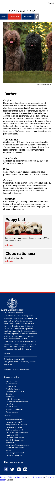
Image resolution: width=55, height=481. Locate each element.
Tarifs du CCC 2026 (12, 381)
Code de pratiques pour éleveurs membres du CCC (17, 433)
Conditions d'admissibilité (15, 437)
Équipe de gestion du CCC (15, 399)
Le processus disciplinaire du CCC (17, 448)
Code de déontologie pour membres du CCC (15, 441)
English (51, 3)
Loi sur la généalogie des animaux (17, 445)
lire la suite (9, 245)
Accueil (3, 477)
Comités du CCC (11, 404)
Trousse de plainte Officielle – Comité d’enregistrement (16, 454)
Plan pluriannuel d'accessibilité (16, 425)
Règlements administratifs (14, 430)
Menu (3, 16)
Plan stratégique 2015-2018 (15, 391)
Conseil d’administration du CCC (17, 402)
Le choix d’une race (36, 477)
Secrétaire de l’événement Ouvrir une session (14, 410)
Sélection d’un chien (17, 477)
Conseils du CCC (11, 407)
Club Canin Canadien (18, 10)
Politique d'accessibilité (14, 422)
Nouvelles (9, 394)
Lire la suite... (8, 353)
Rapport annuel (11, 386)
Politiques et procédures (14, 427)
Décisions (9, 450)
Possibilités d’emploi (13, 389)
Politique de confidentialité (15, 420)
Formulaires (10, 397)
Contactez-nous (28, 17)
